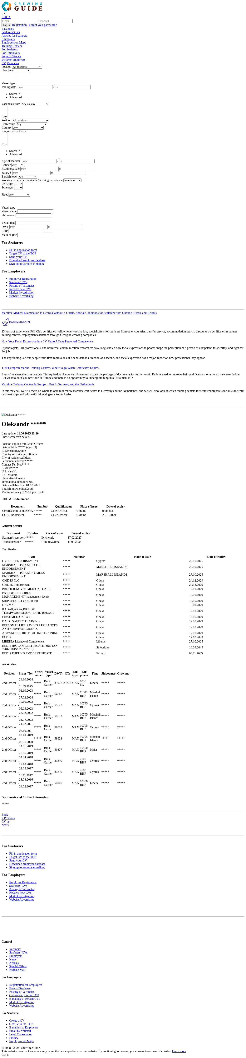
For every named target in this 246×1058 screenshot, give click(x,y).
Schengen (7, 187)
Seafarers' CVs (18, 282)
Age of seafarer (11, 161)
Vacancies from (11, 103)
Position (6, 66)
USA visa (7, 183)
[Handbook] (5, 934)
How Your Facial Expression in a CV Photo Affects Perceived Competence (47, 341)
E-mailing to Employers (23, 1027)
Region (6, 131)
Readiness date (11, 168)
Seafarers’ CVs (11, 32)
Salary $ (7, 172)
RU (4, 17)
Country (7, 127)
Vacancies (8, 28)
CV (4, 63)
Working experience (50, 180)
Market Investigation (21, 292)
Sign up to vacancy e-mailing (27, 263)
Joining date (9, 87)
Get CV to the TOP (21, 1024)
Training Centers (12, 46)
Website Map (17, 969)
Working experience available (19, 180)
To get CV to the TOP (22, 253)
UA (8, 17)
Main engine (9, 234)
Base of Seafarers (19, 988)
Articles (14, 962)
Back (5, 814)
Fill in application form (23, 250)
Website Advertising (21, 296)
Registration (19, 24)
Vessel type (8, 83)
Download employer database (27, 260)
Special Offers (18, 966)
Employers (8, 39)
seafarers (7, 59)
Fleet (4, 70)
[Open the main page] (23, 10)
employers (19, 59)
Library (13, 1037)
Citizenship (8, 124)
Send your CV (18, 256)
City (4, 116)
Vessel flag (8, 222)
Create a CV (16, 1020)
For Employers (11, 52)
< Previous (8, 818)
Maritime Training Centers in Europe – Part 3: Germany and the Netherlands (48, 384)
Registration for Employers (25, 984)
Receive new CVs (20, 289)
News (12, 959)
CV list (6, 821)
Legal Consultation (20, 1034)
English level (9, 176)
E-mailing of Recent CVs (24, 998)
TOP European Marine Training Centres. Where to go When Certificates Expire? (50, 367)
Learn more (179, 1051)
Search (13, 93)
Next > (6, 825)
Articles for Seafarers (14, 35)
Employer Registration (23, 278)
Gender (6, 164)
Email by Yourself (20, 1030)
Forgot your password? (43, 24)
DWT (5, 226)
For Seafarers (10, 49)
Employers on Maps (14, 42)
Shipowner (8, 215)
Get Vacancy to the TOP (24, 995)
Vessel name (9, 211)
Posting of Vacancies (21, 285)
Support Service (11, 56)
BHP (4, 230)
